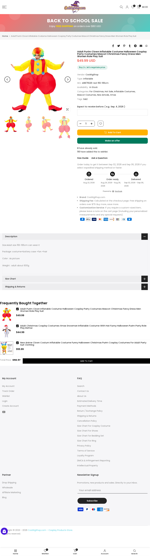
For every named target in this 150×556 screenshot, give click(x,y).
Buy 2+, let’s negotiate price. (92, 67)
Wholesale (7, 487)
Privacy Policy (84, 445)
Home (5, 36)
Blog (4, 497)
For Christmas (97, 91)
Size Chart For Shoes (87, 430)
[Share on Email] (141, 46)
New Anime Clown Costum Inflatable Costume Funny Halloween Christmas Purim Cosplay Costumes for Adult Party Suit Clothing (83, 343)
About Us (81, 396)
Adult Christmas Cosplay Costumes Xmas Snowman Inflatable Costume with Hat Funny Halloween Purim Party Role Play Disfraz (83, 326)
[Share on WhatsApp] (146, 46)
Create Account (10, 405)
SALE (85, 99)
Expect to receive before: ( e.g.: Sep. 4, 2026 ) (101, 106)
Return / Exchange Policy (90, 410)
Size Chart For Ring (86, 440)
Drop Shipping (9, 482)
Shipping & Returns (86, 415)
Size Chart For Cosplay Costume (93, 425)
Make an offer (115, 141)
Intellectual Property (87, 465)
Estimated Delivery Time (89, 401)
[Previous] (7, 79)
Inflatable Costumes (124, 91)
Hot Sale (109, 91)
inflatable (88, 78)
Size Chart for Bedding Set (90, 435)
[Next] (68, 79)
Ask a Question (99, 158)
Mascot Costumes (86, 94)
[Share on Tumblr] (129, 46)
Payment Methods (86, 405)
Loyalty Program (85, 455)
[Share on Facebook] (113, 46)
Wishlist (6, 396)
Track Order (8, 391)
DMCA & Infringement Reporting (93, 460)
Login (4, 401)
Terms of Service (86, 450)
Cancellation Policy (87, 420)
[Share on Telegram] (135, 46)
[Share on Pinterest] (124, 46)
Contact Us (83, 391)
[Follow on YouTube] (3, 411)
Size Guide (82, 158)
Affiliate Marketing (11, 492)
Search (80, 386)
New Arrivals (103, 94)
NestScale (118, 191)
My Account (8, 386)
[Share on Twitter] (118, 46)
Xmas (113, 94)
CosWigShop (92, 74)
